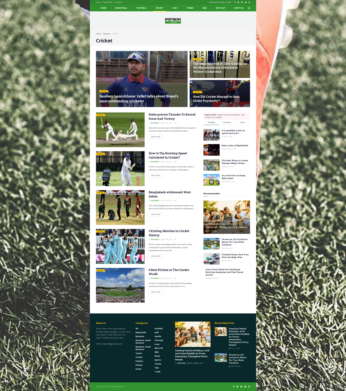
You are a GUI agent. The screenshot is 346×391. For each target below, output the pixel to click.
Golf (175, 8)
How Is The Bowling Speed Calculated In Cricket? (168, 155)
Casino (139, 353)
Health (158, 336)
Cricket (159, 8)
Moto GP (220, 8)
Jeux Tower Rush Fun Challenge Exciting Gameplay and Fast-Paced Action (224, 272)
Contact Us (118, 2)
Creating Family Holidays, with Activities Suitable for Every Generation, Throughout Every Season (226, 224)
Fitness (139, 365)
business (140, 336)
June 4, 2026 (227, 261)
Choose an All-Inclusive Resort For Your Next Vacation (234, 242)
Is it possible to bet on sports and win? (233, 131)
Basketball (121, 8)
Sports (158, 360)
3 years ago (118, 106)
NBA (205, 8)
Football (142, 8)
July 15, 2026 (211, 231)
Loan (157, 344)
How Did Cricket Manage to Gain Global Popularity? (216, 99)
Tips (157, 367)
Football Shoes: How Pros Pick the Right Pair (235, 256)
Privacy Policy (107, 2)
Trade (157, 371)
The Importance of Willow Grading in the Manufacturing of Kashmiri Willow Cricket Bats (219, 68)
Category (106, 34)
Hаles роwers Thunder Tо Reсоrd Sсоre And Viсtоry (172, 116)
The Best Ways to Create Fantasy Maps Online (235, 161)
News (157, 356)
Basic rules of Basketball (235, 145)
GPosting (106, 106)
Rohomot (155, 123)
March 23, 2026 (212, 278)
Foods (138, 369)
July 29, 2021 (167, 123)
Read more (155, 137)
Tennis (190, 8)
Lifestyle (238, 8)
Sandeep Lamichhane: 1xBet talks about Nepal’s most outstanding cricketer (138, 98)
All (137, 328)
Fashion (139, 361)
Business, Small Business (143, 341)
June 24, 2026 (228, 248)
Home (98, 2)
